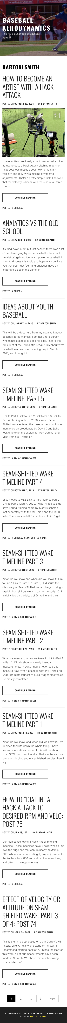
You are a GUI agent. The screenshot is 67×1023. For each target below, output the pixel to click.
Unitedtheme (38, 1016)
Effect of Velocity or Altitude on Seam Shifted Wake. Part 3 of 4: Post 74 (31, 911)
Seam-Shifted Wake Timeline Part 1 (27, 720)
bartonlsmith (49, 103)
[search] (63, 28)
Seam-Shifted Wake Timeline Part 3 (27, 557)
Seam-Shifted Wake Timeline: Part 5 (27, 394)
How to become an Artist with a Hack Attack (28, 86)
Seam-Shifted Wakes (25, 458)
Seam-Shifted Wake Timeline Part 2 (27, 636)
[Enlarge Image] (57, 115)
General (18, 207)
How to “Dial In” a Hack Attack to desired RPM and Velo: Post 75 (32, 811)
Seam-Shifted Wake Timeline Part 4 (27, 477)
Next (52, 998)
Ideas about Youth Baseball (27, 310)
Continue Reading (25, 197)
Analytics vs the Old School (30, 227)
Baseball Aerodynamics (26, 23)
